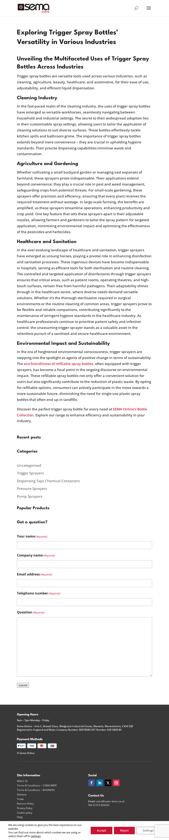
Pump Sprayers (29, 496)
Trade (20, 799)
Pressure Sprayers (32, 488)
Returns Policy (25, 803)
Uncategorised (29, 465)
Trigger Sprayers (30, 473)
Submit (23, 685)
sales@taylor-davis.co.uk (110, 801)
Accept (101, 830)
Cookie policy (24, 812)
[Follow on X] (108, 783)
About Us (22, 781)
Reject (124, 830)
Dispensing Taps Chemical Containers (48, 480)
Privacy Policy (24, 808)
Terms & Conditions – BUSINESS (36, 790)
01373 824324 (101, 805)
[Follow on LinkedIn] (99, 783)
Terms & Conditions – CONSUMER (37, 785)
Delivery (21, 794)
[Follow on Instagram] (116, 783)
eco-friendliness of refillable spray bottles (58, 363)
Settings (148, 830)
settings (36, 836)
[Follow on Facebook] (91, 783)
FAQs (20, 817)
